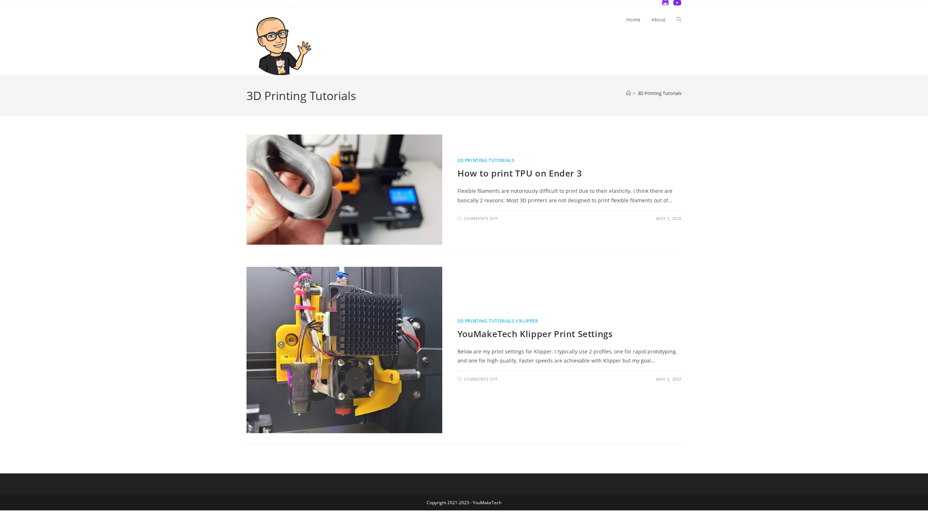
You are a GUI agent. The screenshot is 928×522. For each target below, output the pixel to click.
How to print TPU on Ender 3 (519, 173)
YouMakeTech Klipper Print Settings (535, 334)
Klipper (528, 321)
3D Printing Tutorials (660, 93)
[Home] (628, 93)
